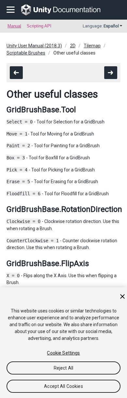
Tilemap (92, 45)
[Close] (122, 296)
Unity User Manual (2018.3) (34, 45)
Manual (14, 26)
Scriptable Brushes (26, 53)
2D (73, 45)
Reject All (63, 368)
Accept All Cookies (63, 386)
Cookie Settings (63, 353)
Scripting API (39, 26)
